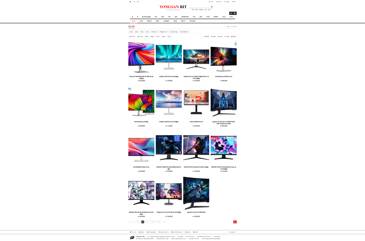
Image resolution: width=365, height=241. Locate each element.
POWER (216, 16)
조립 (206, 9)
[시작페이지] (130, 1)
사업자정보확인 (217, 236)
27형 (147, 31)
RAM (196, 9)
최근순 (169, 36)
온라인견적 (192, 21)
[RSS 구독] (138, 1)
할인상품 (233, 36)
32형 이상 (154, 31)
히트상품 (206, 36)
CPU (193, 9)
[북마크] (134, 1)
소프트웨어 (166, 21)
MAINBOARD (185, 16)
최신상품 (220, 36)
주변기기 (183, 21)
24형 (142, 31)
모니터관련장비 (184, 31)
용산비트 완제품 (146, 16)
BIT (173, 6)
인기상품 (226, 36)
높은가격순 (132, 36)
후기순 (158, 36)
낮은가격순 (140, 36)
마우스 (231, 16)
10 (159, 221)
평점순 (152, 36)
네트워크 (201, 9)
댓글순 (163, 36)
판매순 (146, 36)
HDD (176, 16)
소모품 (175, 21)
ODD (201, 16)
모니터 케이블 (173, 31)
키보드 (224, 16)
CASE (207, 16)
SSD (169, 16)
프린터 (157, 21)
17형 (131, 31)
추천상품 (213, 36)
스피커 (141, 21)
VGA (209, 9)
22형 (136, 31)
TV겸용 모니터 (163, 31)
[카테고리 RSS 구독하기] (235, 221)
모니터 (133, 21)
